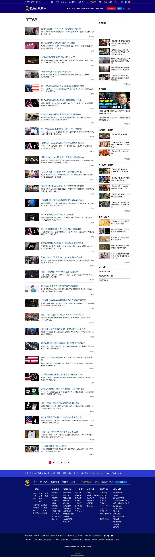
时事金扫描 (67, 498)
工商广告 (116, 527)
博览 (93, 8)
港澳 (40, 493)
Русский (107, 473)
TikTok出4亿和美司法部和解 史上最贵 (58, 43)
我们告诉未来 (103, 280)
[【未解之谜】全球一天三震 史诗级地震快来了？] (104, 198)
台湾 (40, 496)
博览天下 (36, 510)
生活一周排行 (104, 217)
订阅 (121, 482)
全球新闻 (55, 492)
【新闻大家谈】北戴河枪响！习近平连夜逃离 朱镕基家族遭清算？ (120, 52)
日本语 (114, 473)
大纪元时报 (48, 540)
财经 (40, 499)
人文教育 (79, 489)
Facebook (122, 2)
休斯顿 (58, 473)
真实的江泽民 (117, 508)
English (91, 473)
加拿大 (40, 473)
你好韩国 (103, 498)
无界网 (101, 540)
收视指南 (46, 535)
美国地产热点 (79, 511)
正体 (70, 2)
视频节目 (55, 482)
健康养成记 (90, 500)
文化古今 (78, 508)
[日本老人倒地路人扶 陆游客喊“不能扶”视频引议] (104, 233)
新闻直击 (55, 503)
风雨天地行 (117, 514)
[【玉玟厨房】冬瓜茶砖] (104, 138)
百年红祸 (116, 511)
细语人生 (66, 522)
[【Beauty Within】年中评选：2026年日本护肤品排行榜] (104, 146)
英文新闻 (93, 2)
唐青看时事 (67, 511)
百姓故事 (116, 519)
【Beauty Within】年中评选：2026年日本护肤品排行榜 (120, 144)
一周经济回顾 (56, 511)
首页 (35, 482)
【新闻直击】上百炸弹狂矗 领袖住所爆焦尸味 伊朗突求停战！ (120, 43)
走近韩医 (90, 506)
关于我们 (37, 535)
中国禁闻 (55, 498)
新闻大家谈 (67, 492)
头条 (78, 8)
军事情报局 (67, 508)
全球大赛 (44, 513)
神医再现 (90, 503)
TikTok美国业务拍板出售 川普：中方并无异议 (61, 129)
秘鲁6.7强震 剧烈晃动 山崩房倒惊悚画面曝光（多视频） (120, 61)
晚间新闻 (55, 500)
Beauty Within (104, 506)
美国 (34, 496)
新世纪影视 (110, 540)
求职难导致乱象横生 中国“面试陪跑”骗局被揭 (61, 114)
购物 (116, 2)
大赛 (57, 2)
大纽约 (34, 473)
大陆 (34, 501)
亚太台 (76, 473)
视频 (73, 8)
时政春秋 (66, 500)
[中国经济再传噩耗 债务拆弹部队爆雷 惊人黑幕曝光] (104, 72)
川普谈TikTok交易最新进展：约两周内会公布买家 (63, 329)
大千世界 (103, 508)
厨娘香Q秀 (103, 511)
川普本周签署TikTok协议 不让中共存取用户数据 (62, 186)
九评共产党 (117, 506)
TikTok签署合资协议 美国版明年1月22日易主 (62, 100)
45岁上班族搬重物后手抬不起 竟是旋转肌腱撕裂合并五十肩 (120, 256)
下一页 (67, 463)
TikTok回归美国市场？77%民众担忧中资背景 (61, 417)
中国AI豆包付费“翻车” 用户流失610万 (58, 57)
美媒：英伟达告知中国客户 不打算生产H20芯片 (62, 314)
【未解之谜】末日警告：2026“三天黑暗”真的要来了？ (120, 171)
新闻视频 (55, 489)
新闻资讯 (44, 482)
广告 (100, 2)
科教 (40, 501)
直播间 (74, 482)
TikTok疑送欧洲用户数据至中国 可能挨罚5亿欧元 (63, 343)
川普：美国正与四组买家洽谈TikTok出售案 (60, 403)
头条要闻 (36, 505)
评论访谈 (99, 8)
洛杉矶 (46, 473)
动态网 (94, 540)
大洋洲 (52, 473)
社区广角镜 (55, 514)
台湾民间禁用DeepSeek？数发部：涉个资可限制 (63, 389)
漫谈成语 (78, 503)
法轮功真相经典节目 (106, 276)
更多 (117, 540)
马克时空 (66, 516)
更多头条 (127, 84)
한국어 (120, 473)
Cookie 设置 (77, 553)
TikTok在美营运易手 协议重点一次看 (57, 214)
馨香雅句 (78, 500)
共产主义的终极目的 (120, 500)
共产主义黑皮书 (104, 271)
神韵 (52, 2)
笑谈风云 (78, 495)
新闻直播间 (111, 8)
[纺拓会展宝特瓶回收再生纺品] (114, 109)
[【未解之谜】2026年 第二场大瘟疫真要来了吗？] (104, 190)
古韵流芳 (78, 498)
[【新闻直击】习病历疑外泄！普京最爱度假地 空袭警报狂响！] (104, 80)
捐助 (105, 2)
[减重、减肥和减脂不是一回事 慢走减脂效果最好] (104, 250)
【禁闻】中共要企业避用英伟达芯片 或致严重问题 (63, 300)
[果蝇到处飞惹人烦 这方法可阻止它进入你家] (104, 225)
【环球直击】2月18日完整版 (54, 446)
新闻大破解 (67, 506)
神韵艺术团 (38, 540)
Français (99, 473)
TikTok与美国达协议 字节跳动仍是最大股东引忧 (62, 86)
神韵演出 (36, 513)
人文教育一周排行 (106, 165)
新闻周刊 (55, 506)
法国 (64, 473)
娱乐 (46, 493)
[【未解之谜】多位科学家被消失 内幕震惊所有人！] (104, 182)
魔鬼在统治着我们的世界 (121, 503)
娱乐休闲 (104, 489)
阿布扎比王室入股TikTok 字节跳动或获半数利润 (62, 143)
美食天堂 (103, 500)
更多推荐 (127, 124)
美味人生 (103, 503)
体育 (46, 496)
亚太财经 (55, 519)
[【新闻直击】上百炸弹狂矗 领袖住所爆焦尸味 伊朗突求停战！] (104, 45)
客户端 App (97, 535)
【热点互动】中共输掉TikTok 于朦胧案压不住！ (62, 172)
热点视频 (44, 505)
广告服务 (79, 535)
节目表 (65, 482)
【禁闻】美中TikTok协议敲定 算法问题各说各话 (62, 200)
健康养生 (90, 489)
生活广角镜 (103, 492)
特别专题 (102, 267)
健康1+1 (89, 492)
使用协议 (62, 535)
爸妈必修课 (78, 506)
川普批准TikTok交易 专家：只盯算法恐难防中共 (62, 157)
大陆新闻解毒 (67, 519)
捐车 (110, 2)
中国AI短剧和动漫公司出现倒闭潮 (56, 71)
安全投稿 (71, 535)
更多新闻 (127, 159)
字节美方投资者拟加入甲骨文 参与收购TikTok (61, 374)
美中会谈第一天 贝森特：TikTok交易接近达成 (61, 257)
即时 (88, 8)
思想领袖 (66, 503)
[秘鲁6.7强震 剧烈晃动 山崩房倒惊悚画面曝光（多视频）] (104, 63)
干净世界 (57, 540)
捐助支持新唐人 (87, 482)
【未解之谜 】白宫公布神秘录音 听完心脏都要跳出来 (120, 205)
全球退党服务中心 (77, 540)
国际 (34, 493)
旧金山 (69, 473)
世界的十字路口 (68, 514)
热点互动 (66, 495)
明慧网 (87, 540)
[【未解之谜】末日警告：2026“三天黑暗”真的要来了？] (104, 173)
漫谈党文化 (117, 522)
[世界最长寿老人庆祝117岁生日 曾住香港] (104, 242)
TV (120, 8)
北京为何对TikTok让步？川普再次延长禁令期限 (62, 243)
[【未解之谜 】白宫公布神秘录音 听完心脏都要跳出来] (104, 207)
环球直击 (55, 495)
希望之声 (65, 540)
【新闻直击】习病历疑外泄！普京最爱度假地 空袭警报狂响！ (120, 78)
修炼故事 (116, 524)
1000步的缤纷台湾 (105, 515)
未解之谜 (78, 492)
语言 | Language (83, 2)
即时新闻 (36, 508)
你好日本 (103, 495)
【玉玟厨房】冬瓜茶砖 (119, 134)
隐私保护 (54, 535)
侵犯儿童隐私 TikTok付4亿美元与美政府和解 (61, 29)
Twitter (126, 2)
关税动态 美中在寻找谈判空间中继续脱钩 (59, 286)
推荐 (83, 8)
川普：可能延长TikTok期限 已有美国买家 (60, 272)
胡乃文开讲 (90, 498)
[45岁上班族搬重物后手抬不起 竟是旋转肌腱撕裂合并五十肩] (104, 258)
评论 (34, 499)
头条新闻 (102, 23)
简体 (74, 2)
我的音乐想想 (104, 519)
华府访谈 (55, 508)
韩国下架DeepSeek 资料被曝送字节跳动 (59, 432)
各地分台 (64, 2)
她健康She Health (93, 495)
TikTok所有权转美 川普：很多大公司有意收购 (61, 229)
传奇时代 (116, 495)
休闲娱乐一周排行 (106, 130)
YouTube (129, 2)
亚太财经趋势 (56, 516)
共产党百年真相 (118, 498)
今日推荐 (102, 89)
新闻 (68, 8)
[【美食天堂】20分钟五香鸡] (104, 155)
